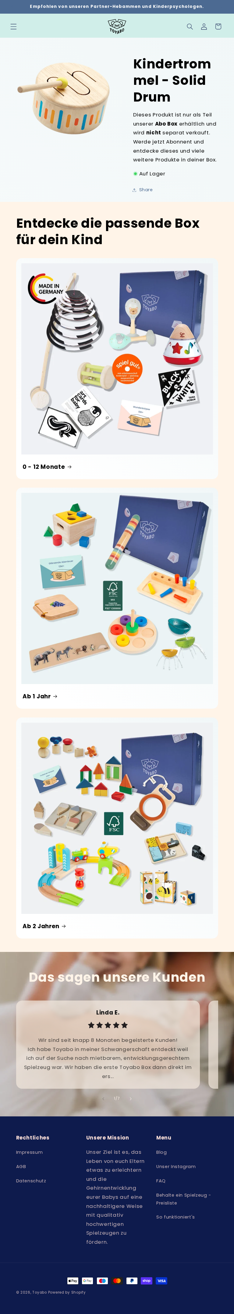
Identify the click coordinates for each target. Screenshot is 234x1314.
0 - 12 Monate (44, 467)
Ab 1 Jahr (37, 696)
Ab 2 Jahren (41, 926)
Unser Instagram (176, 1167)
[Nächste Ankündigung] (222, 6)
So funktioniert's (175, 1217)
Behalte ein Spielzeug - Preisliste (183, 1199)
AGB (21, 1167)
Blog (161, 1152)
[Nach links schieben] (103, 1098)
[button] (13, 26)
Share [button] (146, 190)
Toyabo (39, 1292)
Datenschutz (31, 1181)
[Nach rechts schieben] (130, 1098)
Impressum (29, 1152)
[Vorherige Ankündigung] (12, 6)
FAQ (161, 1181)
